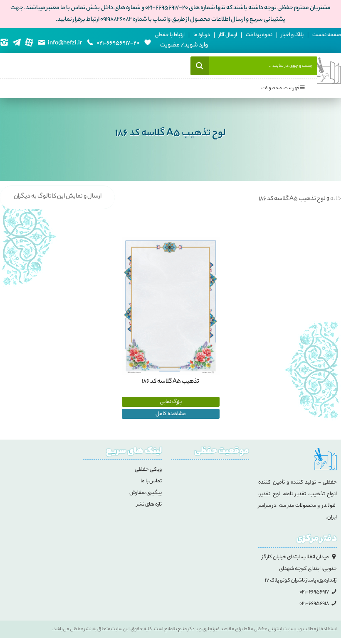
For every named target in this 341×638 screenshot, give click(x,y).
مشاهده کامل (171, 414)
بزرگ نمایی (171, 402)
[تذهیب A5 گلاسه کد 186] (171, 306)
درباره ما (201, 35)
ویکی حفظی (148, 469)
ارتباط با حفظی (170, 35)
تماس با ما (151, 481)
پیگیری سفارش (145, 493)
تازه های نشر (149, 504)
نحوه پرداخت (259, 35)
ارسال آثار (228, 35)
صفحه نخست (326, 35)
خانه (335, 199)
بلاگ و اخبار (292, 35)
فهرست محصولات (280, 88)
